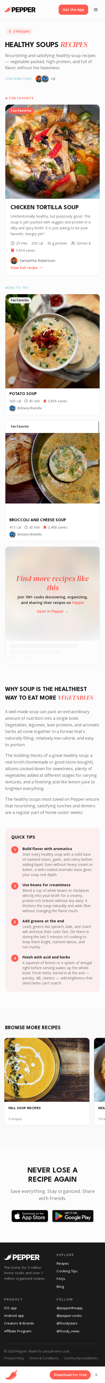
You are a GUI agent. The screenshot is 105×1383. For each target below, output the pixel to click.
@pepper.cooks (69, 1315)
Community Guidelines (81, 1358)
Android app (14, 1315)
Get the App (73, 9)
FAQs (61, 1278)
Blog (60, 1286)
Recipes (63, 1263)
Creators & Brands (19, 1323)
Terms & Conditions (44, 1358)
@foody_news (68, 1331)
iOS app (10, 1308)
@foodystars (67, 1323)
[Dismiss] (96, 1374)
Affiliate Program (17, 1331)
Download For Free (70, 1374)
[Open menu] (96, 10)
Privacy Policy (14, 1358)
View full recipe (23, 267)
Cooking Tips (67, 1271)
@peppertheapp (70, 1308)
